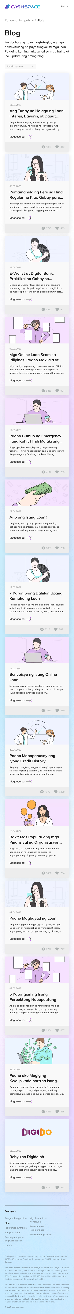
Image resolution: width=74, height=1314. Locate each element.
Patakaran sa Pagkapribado (37, 1228)
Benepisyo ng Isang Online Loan (33, 677)
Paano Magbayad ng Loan (32, 918)
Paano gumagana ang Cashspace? (14, 1239)
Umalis (8, 1245)
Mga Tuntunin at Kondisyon (38, 1220)
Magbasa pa (16, 136)
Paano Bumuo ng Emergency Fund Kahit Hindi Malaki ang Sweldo (35, 438)
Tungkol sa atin (12, 1232)
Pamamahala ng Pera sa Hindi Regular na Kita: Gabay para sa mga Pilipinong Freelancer (36, 195)
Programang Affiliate (16, 1227)
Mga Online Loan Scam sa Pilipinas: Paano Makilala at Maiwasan (34, 357)
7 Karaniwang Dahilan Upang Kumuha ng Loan (35, 596)
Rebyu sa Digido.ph (26, 1156)
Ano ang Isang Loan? (28, 517)
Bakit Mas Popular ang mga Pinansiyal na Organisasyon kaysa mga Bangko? (34, 840)
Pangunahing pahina (16, 1218)
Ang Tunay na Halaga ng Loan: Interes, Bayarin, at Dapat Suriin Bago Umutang (37, 113)
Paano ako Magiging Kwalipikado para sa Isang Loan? (33, 1078)
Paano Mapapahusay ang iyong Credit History (32, 758)
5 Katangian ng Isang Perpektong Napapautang (32, 997)
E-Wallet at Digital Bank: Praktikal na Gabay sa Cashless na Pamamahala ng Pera (35, 276)
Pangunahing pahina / (21, 20)
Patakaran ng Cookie (41, 1234)
